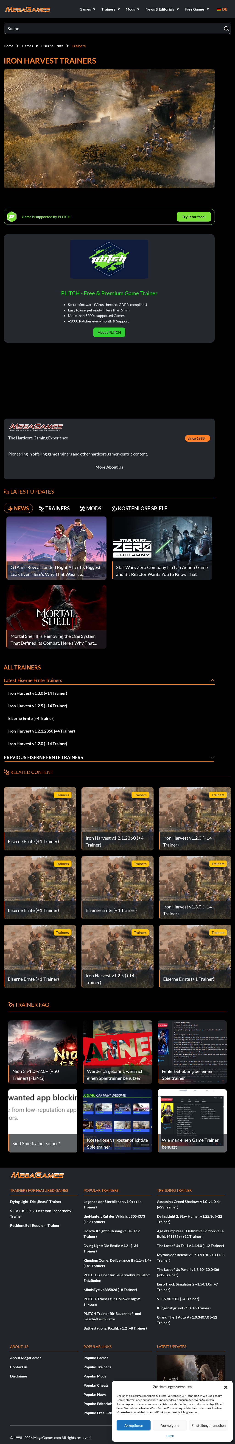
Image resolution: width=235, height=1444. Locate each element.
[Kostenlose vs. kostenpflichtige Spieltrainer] (117, 1120)
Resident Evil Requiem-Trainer (35, 1225)
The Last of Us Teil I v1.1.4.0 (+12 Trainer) (190, 1245)
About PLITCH (109, 332)
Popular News (95, 1394)
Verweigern (170, 1425)
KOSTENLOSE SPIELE (142, 508)
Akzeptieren (133, 1425)
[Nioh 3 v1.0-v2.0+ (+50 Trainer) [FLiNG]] (42, 1051)
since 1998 (196, 438)
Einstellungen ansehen (209, 1425)
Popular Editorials (98, 1403)
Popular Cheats (96, 1385)
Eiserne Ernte (52, 46)
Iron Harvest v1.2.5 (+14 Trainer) (37, 705)
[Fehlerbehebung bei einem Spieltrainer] (192, 1051)
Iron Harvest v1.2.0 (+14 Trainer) (37, 743)
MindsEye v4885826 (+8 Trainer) (110, 1289)
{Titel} (170, 1436)
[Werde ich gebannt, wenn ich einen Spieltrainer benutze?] (117, 1051)
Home (9, 46)
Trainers (79, 46)
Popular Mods (95, 1376)
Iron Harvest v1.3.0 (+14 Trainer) (37, 693)
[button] (226, 1386)
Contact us (19, 1367)
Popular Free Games (100, 1413)
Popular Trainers (97, 1367)
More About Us (109, 466)
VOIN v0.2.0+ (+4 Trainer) (178, 1299)
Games (27, 46)
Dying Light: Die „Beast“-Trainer (36, 1201)
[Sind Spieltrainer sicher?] (42, 1120)
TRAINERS (57, 508)
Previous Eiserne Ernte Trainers (43, 757)
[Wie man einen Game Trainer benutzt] (192, 1120)
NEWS (21, 508)
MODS (93, 508)
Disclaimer (19, 1376)
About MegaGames (25, 1357)
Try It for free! (194, 216)
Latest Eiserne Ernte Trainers (33, 680)
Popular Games (96, 1357)
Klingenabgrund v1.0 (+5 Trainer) (184, 1308)
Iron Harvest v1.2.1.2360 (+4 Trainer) (41, 730)
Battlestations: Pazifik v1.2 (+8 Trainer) (115, 1328)
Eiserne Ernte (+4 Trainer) (31, 718)
